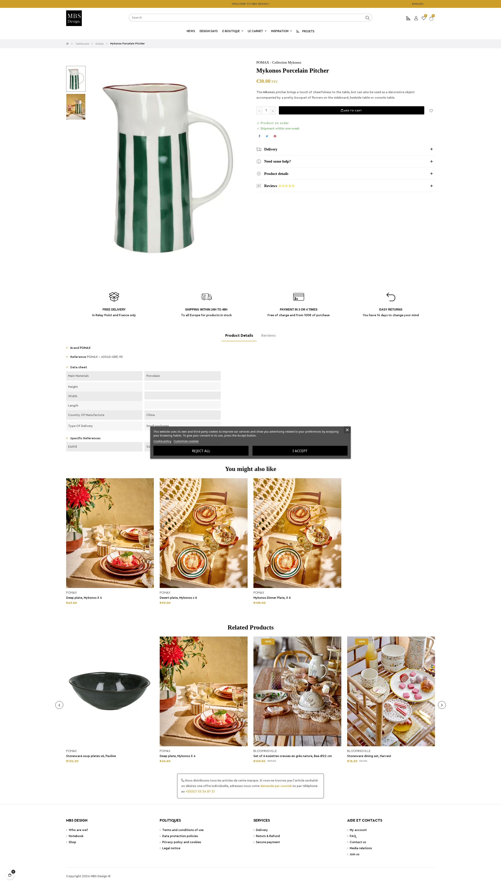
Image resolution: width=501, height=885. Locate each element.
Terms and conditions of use (183, 830)
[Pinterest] (274, 136)
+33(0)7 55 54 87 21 (200, 791)
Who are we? (78, 830)
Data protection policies (180, 836)
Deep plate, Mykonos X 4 (84, 597)
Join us (354, 854)
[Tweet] (267, 136)
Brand (74, 347)
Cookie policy (162, 441)
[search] (367, 18)
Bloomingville (265, 751)
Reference (78, 356)
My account (358, 830)
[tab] (345, 149)
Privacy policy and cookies (181, 842)
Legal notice (171, 848)
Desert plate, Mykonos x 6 (178, 597)
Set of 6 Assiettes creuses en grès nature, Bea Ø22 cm (292, 756)
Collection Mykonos (286, 62)
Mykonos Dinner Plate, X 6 (272, 597)
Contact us (358, 842)
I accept (300, 450)
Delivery (262, 830)
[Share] (259, 136)
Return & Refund (268, 836)
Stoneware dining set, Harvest (369, 756)
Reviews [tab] (268, 336)
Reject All (201, 450)
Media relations (361, 848)
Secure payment (268, 842)
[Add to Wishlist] (431, 110)
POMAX (262, 62)
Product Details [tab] (239, 336)
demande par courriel (276, 786)
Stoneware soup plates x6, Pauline (91, 756)
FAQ (353, 836)
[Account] (416, 18)
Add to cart (352, 110)
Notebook (76, 836)
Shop (72, 842)
